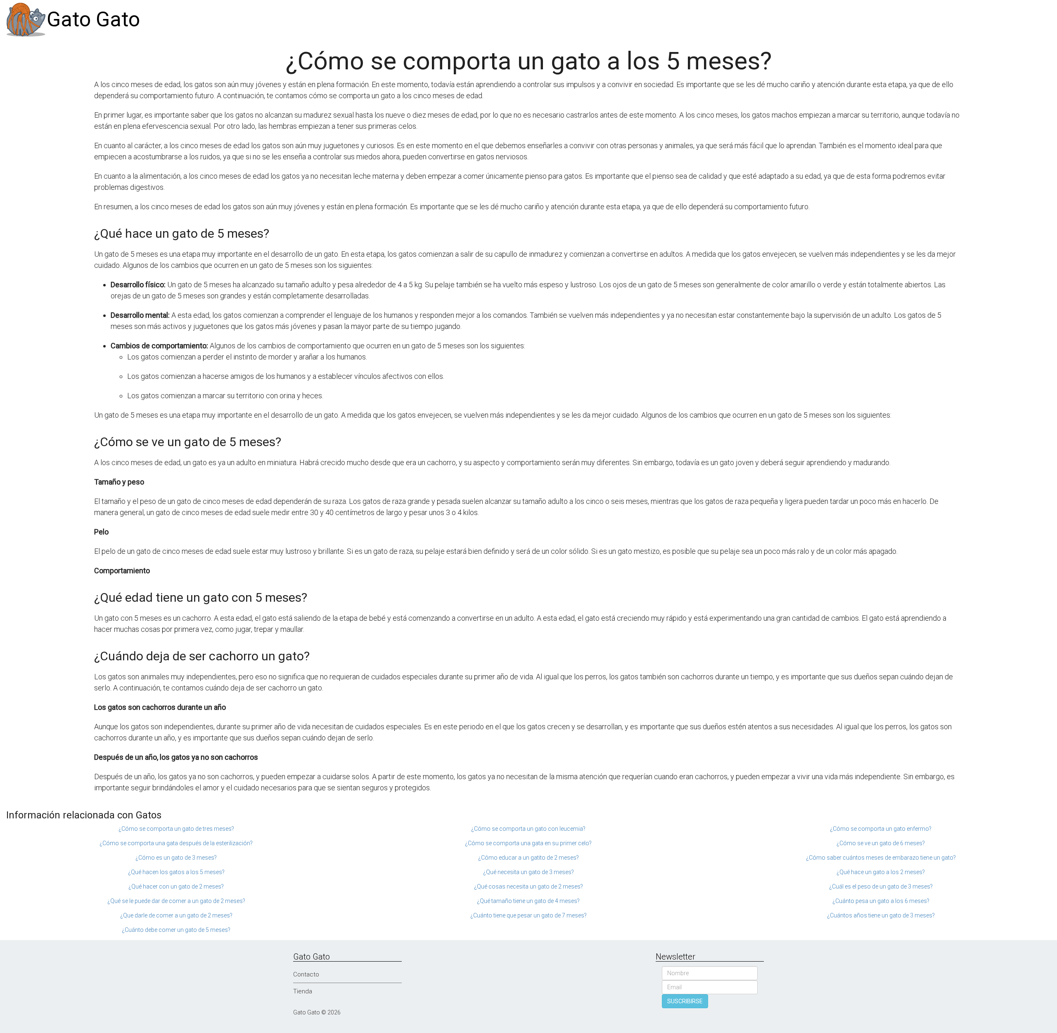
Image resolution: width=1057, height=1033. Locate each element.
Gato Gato (93, 19)
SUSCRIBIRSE (685, 1001)
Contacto (306, 974)
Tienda (302, 991)
